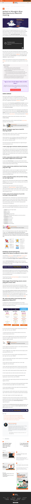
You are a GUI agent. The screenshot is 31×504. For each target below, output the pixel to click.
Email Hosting (12, 499)
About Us (4, 497)
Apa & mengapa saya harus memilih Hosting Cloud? (12, 67)
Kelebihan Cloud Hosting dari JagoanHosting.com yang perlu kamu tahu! (15, 75)
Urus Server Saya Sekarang (15, 89)
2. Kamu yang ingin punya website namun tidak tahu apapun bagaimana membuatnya (14, 70)
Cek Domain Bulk (15, 500)
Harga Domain (18, 499)
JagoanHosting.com (12, 187)
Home (3, 6)
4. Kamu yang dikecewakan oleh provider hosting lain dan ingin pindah (16, 72)
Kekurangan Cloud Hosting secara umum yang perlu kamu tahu (14, 76)
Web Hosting (13, 497)
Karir (8, 497)
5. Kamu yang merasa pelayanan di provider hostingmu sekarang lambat (14, 74)
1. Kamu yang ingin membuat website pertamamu (12, 68)
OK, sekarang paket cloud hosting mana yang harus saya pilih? (13, 77)
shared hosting (24, 255)
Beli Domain (7, 499)
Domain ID (23, 499)
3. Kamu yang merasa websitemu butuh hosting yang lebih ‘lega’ (15, 71)
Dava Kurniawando (12, 423)
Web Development (7, 6)
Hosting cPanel (25, 497)
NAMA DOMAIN (6, 66)
